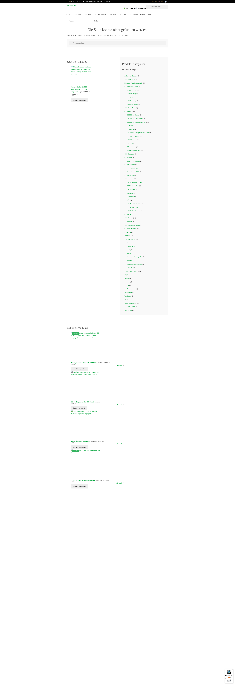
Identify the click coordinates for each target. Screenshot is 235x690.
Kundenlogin (142, 8)
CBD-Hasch (87, 14)
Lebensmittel (112, 14)
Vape (149, 14)
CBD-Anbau (122, 14)
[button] (166, 3)
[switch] (229, 681)
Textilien (142, 14)
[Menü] (232, 670)
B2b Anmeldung (130, 8)
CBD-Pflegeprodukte (100, 14)
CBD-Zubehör (133, 14)
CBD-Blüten (78, 14)
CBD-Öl (69, 14)
